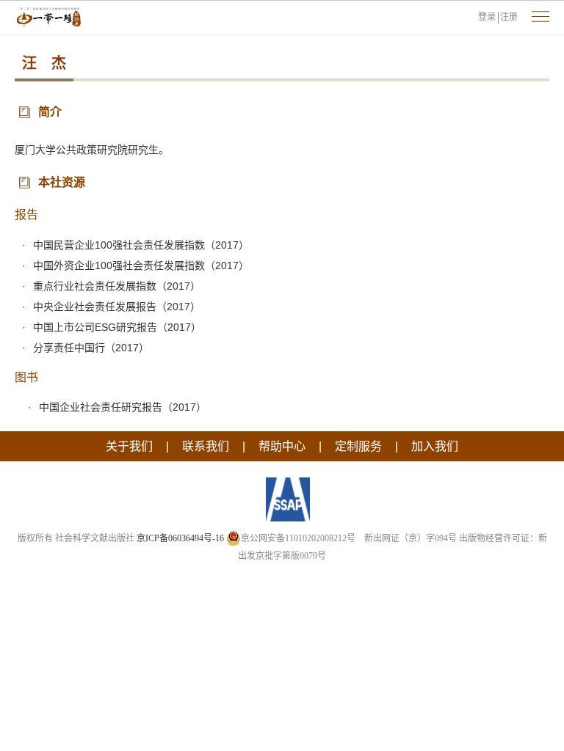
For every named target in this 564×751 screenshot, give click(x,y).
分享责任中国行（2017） (91, 347)
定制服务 (358, 446)
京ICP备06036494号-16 (180, 538)
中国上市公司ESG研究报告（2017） (117, 327)
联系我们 (205, 446)
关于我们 (129, 446)
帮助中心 (282, 446)
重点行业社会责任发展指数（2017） (116, 286)
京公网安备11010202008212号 (298, 538)
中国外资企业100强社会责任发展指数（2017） (141, 265)
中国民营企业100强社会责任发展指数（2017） (141, 245)
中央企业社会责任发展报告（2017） (116, 306)
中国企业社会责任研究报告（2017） (122, 407)
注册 (509, 17)
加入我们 (434, 446)
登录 (487, 17)
